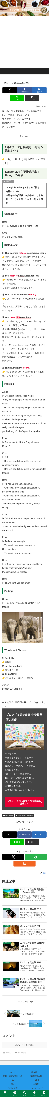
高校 (13, 1084)
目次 (22, 136)
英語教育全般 (36, 1076)
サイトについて (36, 1088)
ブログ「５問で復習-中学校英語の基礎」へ (24, 802)
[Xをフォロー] (13, 857)
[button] (32, 98)
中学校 (36, 1080)
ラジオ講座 (9, 816)
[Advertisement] (24, 42)
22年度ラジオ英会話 (25, 816)
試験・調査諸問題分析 (12, 1076)
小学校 (13, 1080)
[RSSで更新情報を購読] (24, 864)
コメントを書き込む (24, 1045)
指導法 (36, 1084)
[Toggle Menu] (45, 71)
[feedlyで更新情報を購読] (36, 857)
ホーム (13, 1072)
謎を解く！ (36, 1072)
